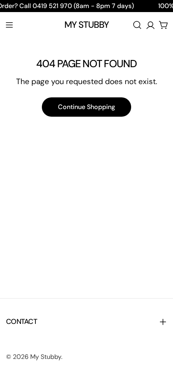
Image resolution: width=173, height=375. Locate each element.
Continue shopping (86, 107)
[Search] (137, 25)
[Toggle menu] (9, 25)
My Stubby (86, 25)
